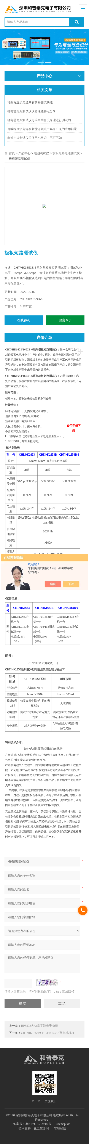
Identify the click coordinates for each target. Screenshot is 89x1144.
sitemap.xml (63, 1124)
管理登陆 (60, 1128)
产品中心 (24, 153)
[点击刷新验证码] (47, 982)
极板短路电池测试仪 (66, 153)
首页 (12, 153)
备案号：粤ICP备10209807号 (32, 1124)
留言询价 (65, 320)
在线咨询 (23, 320)
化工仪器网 (41, 1128)
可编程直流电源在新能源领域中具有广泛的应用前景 (42, 129)
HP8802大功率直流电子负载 (39, 1025)
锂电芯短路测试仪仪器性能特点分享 (31, 111)
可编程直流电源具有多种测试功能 (30, 102)
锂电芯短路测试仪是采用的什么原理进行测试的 (39, 120)
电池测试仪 (41, 153)
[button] (40, 62)
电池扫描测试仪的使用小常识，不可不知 (34, 138)
